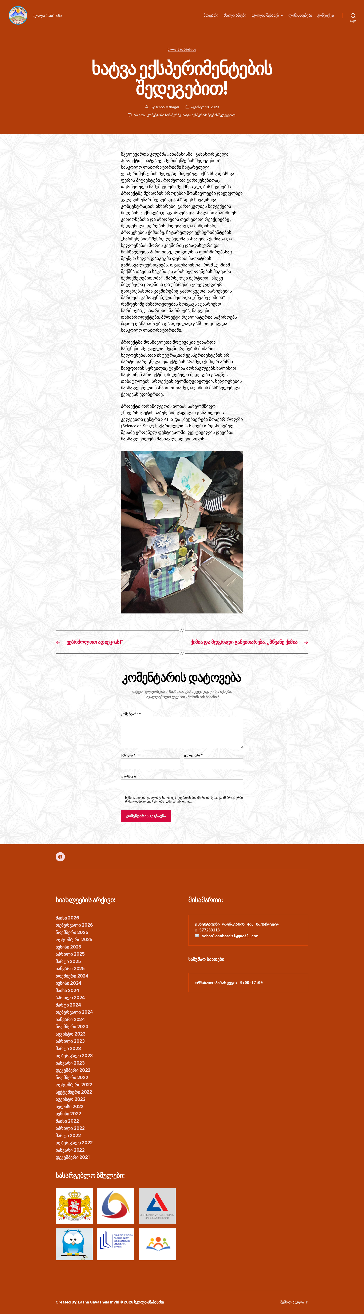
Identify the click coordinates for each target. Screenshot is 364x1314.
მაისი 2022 (67, 1121)
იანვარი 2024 (70, 1019)
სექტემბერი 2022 (74, 1092)
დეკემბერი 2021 (73, 1157)
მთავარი (210, 15)
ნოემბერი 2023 (72, 1026)
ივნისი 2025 (68, 947)
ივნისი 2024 (68, 983)
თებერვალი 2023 (74, 1055)
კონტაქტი (325, 15)
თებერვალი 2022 (74, 1142)
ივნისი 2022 (68, 1113)
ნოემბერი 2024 (72, 976)
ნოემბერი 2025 (72, 932)
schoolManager (167, 107)
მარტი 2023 (68, 1048)
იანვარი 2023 (70, 1063)
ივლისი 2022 (69, 1106)
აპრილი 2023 (70, 1041)
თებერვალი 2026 (74, 925)
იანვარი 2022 (70, 1150)
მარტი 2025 (68, 961)
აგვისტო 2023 (71, 1034)
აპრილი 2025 (70, 954)
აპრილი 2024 (70, 997)
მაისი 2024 (67, 990)
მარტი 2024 (68, 1005)
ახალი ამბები (234, 15)
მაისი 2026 (67, 918)
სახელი (128, 755)
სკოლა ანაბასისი (182, 49)
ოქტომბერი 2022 (74, 1084)
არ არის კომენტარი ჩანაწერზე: (185, 115)
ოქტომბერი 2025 (74, 939)
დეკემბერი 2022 (73, 1070)
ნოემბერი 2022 (72, 1077)
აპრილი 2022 (70, 1128)
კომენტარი (131, 714)
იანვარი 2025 (70, 968)
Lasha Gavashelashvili (98, 1302)
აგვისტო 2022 (71, 1099)
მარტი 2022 (68, 1135)
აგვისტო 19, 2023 (205, 107)
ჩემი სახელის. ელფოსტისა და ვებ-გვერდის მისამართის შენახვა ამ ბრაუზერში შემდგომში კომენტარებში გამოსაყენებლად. (184, 800)
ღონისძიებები (300, 15)
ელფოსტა (193, 755)
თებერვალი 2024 (74, 1012)
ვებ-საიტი (128, 776)
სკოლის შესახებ (265, 15)
